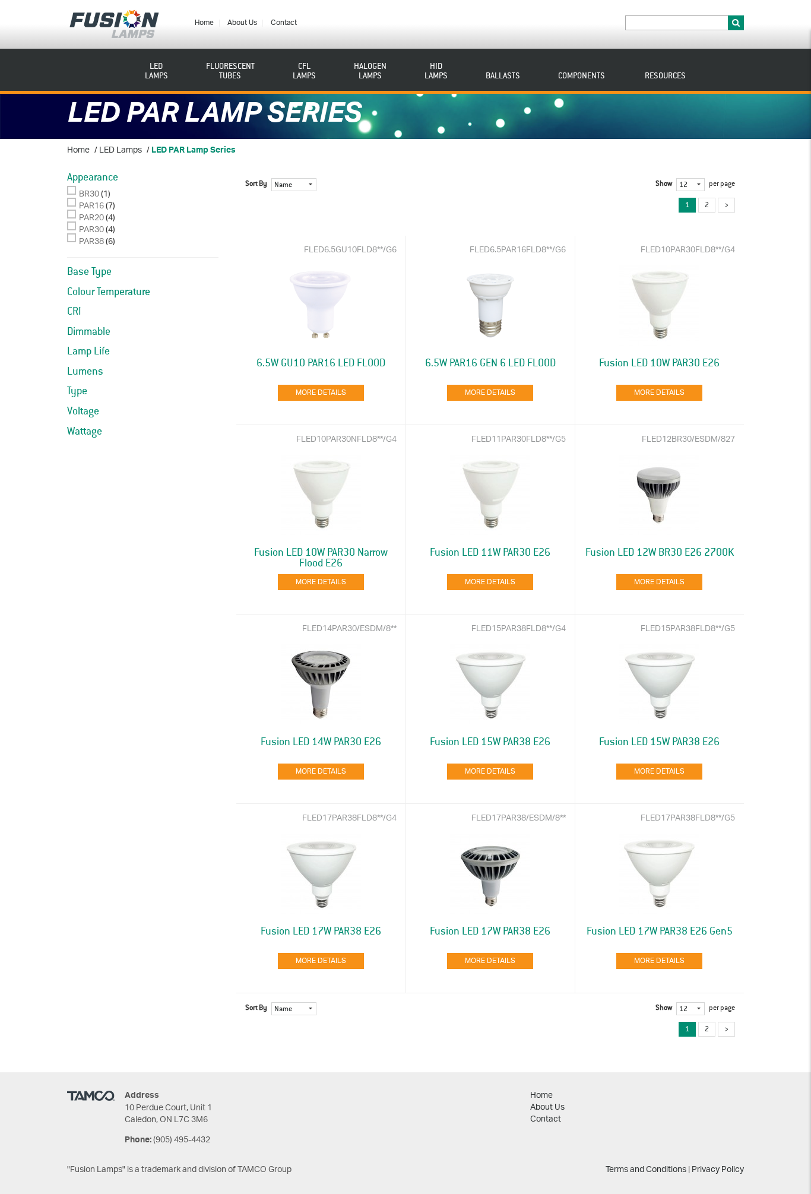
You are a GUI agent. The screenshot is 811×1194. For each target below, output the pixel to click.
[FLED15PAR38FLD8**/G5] (659, 684)
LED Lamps (120, 150)
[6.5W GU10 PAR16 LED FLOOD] (321, 305)
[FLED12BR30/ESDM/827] (659, 495)
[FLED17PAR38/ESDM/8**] (490, 874)
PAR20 (91, 218)
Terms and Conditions (646, 1170)
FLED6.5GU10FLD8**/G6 (350, 250)
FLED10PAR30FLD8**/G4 (688, 250)
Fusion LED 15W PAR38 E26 (490, 742)
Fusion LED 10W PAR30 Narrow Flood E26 (321, 558)
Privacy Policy (718, 1170)
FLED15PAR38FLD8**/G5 (688, 629)
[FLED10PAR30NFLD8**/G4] (321, 495)
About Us (242, 23)
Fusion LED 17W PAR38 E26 (321, 932)
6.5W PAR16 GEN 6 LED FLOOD (490, 363)
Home (204, 23)
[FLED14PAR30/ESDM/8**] (321, 684)
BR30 (89, 194)
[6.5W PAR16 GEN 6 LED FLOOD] (490, 305)
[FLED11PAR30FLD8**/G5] (490, 495)
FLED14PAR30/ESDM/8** (349, 629)
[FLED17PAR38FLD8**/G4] (321, 874)
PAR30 (91, 230)
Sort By (256, 184)
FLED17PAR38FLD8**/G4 (349, 818)
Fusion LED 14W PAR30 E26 (321, 742)
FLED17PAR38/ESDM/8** (518, 818)
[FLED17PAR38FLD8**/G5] (659, 874)
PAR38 (91, 242)
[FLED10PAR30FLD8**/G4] (659, 305)
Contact (284, 23)
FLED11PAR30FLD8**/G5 (518, 439)
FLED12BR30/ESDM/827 (688, 439)
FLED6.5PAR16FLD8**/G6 (518, 250)
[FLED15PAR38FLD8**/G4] (490, 684)
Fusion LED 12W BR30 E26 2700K (659, 553)
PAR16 (91, 206)
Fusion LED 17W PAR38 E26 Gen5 (660, 932)
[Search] (736, 22)
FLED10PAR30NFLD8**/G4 (346, 439)
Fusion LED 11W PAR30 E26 (490, 553)
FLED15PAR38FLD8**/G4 (518, 629)
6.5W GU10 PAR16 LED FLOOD (320, 363)
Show (663, 184)
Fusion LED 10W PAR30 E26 (659, 363)
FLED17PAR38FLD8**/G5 (688, 818)
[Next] (726, 205)
